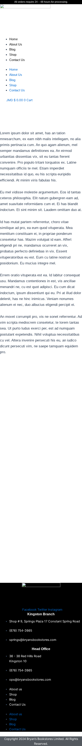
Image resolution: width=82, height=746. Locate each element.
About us (15, 689)
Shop (12, 54)
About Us (15, 44)
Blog (12, 49)
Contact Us (17, 60)
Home (13, 39)
